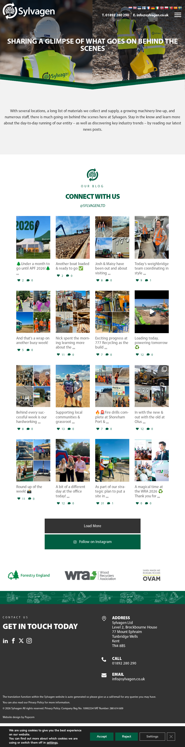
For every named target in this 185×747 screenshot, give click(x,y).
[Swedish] (180, 8)
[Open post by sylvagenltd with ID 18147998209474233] (73, 386)
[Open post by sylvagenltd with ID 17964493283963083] (33, 237)
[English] (135, 8)
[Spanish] (175, 8)
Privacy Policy (36, 702)
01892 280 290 (124, 661)
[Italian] (157, 8)
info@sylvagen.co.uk (128, 676)
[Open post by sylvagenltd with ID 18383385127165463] (152, 460)
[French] (148, 8)
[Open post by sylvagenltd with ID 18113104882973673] (152, 237)
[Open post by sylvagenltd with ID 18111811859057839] (33, 386)
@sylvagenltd (92, 205)
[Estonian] (139, 8)
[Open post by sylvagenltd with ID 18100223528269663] (33, 460)
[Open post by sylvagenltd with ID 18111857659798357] (112, 237)
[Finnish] (144, 8)
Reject (126, 736)
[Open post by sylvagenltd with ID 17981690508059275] (73, 311)
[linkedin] (5, 641)
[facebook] (13, 641)
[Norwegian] (162, 8)
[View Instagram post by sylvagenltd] (46, 254)
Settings (152, 736)
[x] (21, 641)
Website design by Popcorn (19, 717)
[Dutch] (130, 8)
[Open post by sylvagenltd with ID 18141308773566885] (73, 237)
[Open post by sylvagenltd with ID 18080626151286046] (152, 386)
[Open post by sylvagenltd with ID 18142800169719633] (33, 311)
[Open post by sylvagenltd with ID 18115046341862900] (112, 460)
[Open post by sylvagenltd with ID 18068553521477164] (112, 311)
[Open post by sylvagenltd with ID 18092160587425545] (152, 311)
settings (52, 743)
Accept (102, 736)
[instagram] (29, 641)
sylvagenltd (33, 219)
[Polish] (166, 8)
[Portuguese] (171, 8)
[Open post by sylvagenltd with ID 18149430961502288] (73, 460)
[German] (153, 8)
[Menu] (177, 15)
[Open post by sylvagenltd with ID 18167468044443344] (112, 386)
